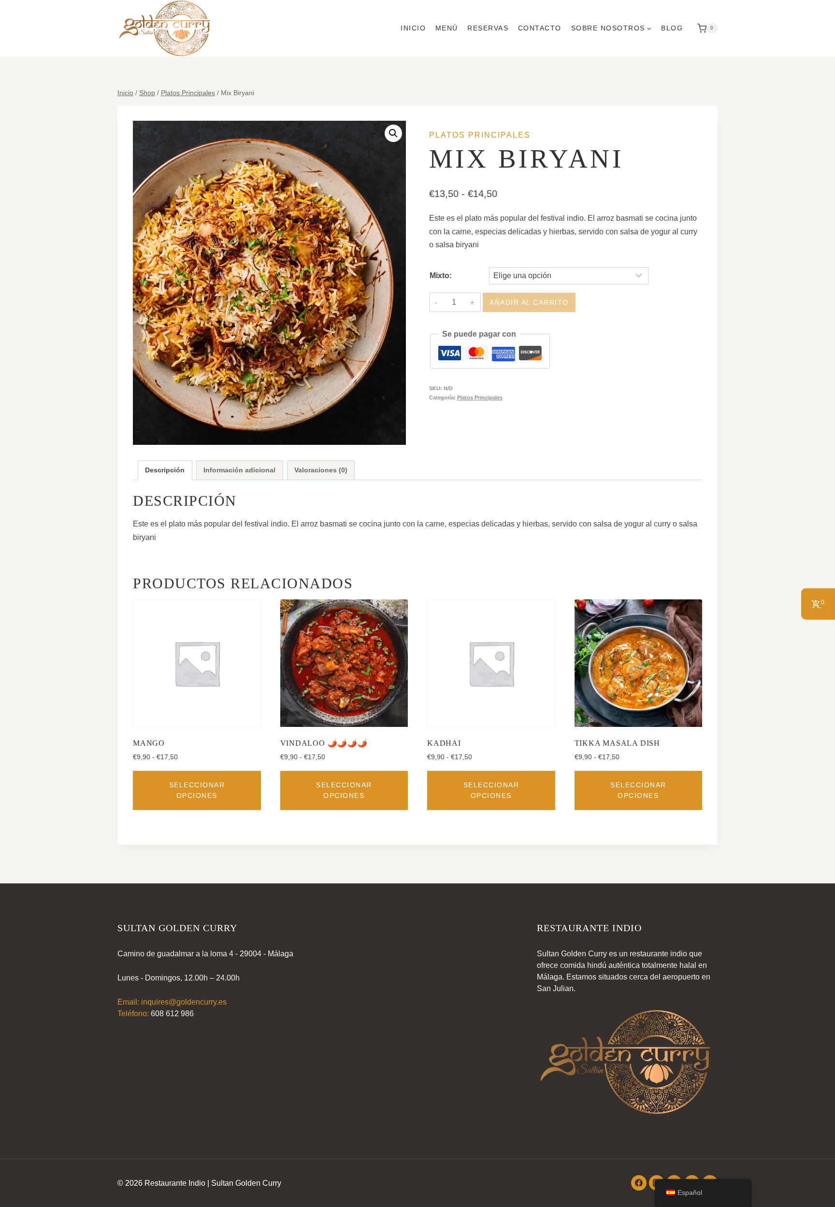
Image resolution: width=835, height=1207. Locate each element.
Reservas (487, 28)
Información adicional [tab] (239, 470)
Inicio (413, 28)
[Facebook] (639, 1183)
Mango (149, 743)
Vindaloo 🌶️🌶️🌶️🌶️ (324, 743)
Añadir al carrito (529, 302)
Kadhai (444, 743)
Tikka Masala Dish (618, 743)
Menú (446, 28)
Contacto (539, 28)
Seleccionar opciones (197, 790)
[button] (393, 133)
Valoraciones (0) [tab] (320, 470)
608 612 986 (172, 1013)
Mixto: (441, 275)
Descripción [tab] (165, 470)
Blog (672, 28)
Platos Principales (480, 135)
